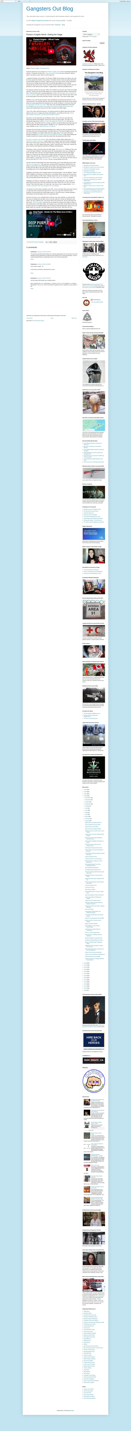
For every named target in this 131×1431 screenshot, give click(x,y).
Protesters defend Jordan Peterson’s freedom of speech (94, 903)
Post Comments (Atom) (38, 320)
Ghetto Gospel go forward (40, 20)
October (87, 802)
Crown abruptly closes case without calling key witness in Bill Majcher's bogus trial (94, 189)
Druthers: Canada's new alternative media (94, 1322)
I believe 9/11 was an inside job (47, 126)
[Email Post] (46, 242)
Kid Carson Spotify (88, 1360)
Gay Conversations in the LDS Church (94, 895)
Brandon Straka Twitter (89, 1335)
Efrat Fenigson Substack (90, 1358)
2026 (85, 789)
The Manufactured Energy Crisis (93, 869)
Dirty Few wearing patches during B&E (94, 918)
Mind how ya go (60, 149)
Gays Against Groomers (89, 1337)
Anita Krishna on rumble (89, 1324)
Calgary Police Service (89, 1362)
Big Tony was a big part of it (33, 164)
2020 (85, 967)
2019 (85, 969)
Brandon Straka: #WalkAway (91, 1318)
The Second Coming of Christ (91, 511)
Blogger (72, 1410)
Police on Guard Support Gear (92, 932)
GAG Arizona (87, 1342)
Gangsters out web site (87, 64)
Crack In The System (89, 1389)
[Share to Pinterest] (56, 242)
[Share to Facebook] (54, 242)
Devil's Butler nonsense (42, 159)
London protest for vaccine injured (93, 858)
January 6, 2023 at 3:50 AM (43, 278)
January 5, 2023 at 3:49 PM (43, 264)
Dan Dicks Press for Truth (90, 1315)
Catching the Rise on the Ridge (92, 956)
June (86, 810)
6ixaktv (85, 1344)
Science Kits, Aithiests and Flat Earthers (93, 571)
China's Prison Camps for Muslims (93, 952)
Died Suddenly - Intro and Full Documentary (92, 926)
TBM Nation (86, 1311)
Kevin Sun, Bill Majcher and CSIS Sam (93, 177)
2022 (85, 963)
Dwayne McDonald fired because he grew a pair (97, 1198)
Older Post (74, 318)
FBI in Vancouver (95, 1165)
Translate (94, 36)
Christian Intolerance (89, 513)
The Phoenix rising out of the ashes (93, 847)
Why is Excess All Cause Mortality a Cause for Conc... (93, 838)
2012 (85, 984)
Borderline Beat (87, 1313)
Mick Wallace (87, 1371)
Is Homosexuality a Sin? (91, 885)
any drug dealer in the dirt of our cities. (36, 104)
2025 (85, 791)
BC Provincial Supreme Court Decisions (93, 1347)
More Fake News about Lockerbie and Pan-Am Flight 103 (94, 949)
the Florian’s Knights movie (53, 71)
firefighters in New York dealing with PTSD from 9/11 (52, 121)
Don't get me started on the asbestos (35, 139)
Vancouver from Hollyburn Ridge (93, 828)
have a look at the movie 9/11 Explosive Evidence (49, 134)
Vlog (63, 25)
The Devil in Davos (89, 887)
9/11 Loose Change (88, 1394)
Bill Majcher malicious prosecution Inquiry (94, 167)
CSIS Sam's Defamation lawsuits (92, 169)
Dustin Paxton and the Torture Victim (96, 1123)
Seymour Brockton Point (91, 856)
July (86, 808)
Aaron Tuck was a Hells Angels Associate (94, 462)
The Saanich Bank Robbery (91, 867)
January (87, 820)
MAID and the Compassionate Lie (93, 822)
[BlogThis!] (51, 242)
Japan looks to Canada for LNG (92, 900)
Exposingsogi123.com (89, 1351)
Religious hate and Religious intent (92, 509)
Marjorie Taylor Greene (89, 1366)
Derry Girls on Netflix (90, 889)
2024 (85, 793)
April (86, 814)
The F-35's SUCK (89, 909)
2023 (85, 795)
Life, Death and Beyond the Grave (92, 516)
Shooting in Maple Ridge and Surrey (94, 940)
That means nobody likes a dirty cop (59, 177)
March (87, 816)
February (87, 818)
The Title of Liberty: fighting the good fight (94, 522)
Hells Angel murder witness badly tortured (97, 1111)
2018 (85, 971)
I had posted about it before (52, 73)
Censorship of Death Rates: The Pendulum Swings (93, 912)
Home (52, 318)
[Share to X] (53, 242)
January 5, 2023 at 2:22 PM (43, 251)
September (88, 804)
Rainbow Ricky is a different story (51, 157)
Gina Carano (87, 1327)
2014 (85, 979)
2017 (85, 973)
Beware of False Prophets (91, 923)
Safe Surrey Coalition (89, 1382)
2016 (85, 975)
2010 (85, 988)
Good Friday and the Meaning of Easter (93, 518)
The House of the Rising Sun (91, 718)
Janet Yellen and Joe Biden (91, 826)
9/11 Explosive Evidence (90, 1398)
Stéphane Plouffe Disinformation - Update (97, 1155)
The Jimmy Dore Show (89, 1329)
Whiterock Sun (87, 1340)
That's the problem (37, 202)
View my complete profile (97, 302)
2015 (85, 977)
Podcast (57, 25)
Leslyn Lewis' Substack (89, 1357)
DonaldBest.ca (87, 1338)
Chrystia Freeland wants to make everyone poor (93, 845)
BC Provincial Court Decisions (91, 1346)
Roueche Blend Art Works (90, 1333)
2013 (85, 982)
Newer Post (29, 318)
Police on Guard (88, 1355)
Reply (32, 259)
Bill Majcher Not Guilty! (89, 170)
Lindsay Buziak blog (89, 1326)
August (87, 806)
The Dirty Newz (87, 1353)
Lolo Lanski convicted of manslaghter (97, 1144)
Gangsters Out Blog (49, 9)
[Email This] (49, 242)
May (86, 812)
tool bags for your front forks (89, 287)
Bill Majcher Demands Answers (91, 165)
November (88, 799)
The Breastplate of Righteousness (92, 713)
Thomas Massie (87, 1368)
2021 (85, 965)
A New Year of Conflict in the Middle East (95, 954)
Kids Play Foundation (89, 1379)
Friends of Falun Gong (89, 1349)
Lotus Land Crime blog (89, 1364)
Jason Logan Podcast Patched (91, 1380)
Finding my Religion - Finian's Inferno (93, 520)
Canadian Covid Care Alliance (91, 1320)
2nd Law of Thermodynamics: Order (92, 573)
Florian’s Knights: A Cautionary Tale (40, 68)
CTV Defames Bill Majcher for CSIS (92, 172)
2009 (85, 990)
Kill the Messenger (88, 1391)
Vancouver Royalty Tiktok (90, 1377)
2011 (85, 986)
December (88, 797)
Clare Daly (86, 1369)
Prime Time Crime (88, 1331)
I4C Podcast (87, 1373)
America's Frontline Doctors (90, 1316)
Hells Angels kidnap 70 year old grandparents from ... (92, 865)
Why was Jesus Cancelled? (90, 514)
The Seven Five (87, 1392)
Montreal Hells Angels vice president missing (97, 1100)
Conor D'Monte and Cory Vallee (92, 824)
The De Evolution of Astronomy (91, 569)
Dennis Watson (96, 299)
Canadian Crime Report (89, 1375)
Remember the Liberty (89, 1396)
